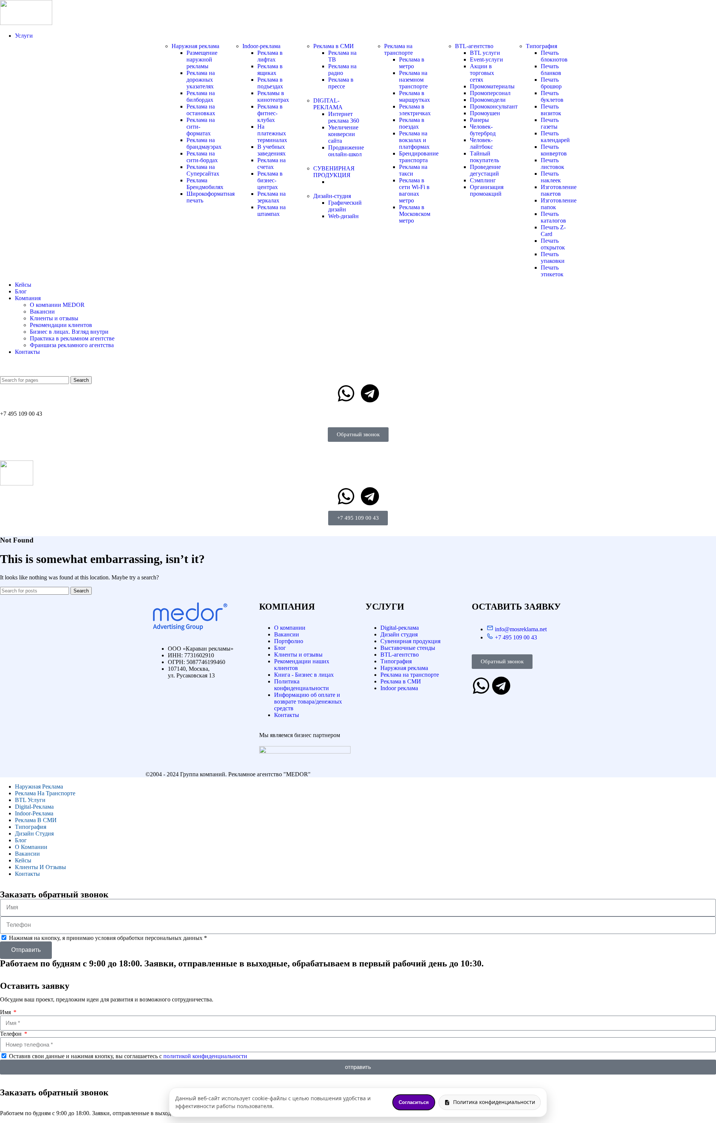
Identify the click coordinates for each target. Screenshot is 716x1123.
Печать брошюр (551, 82)
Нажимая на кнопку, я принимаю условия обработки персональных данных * (108, 938)
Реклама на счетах (271, 163)
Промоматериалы (492, 86)
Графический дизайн (345, 206)
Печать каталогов (553, 217)
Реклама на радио (342, 69)
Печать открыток (553, 244)
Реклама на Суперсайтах (202, 170)
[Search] (358, 368)
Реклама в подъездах (270, 82)
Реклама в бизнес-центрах (270, 180)
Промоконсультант (494, 106)
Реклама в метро (411, 62)
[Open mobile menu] (358, 453)
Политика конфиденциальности (494, 1101)
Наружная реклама (195, 46)
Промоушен (485, 113)
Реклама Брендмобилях (204, 183)
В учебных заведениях (271, 150)
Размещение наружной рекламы (201, 59)
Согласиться (414, 1102)
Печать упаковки (553, 257)
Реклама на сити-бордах (202, 156)
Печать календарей (555, 136)
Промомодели (488, 100)
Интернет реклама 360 (343, 117)
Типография (541, 46)
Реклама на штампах (271, 210)
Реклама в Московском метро (414, 214)
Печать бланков (551, 69)
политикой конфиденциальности (205, 1056)
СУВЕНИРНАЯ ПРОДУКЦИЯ (334, 171)
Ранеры (479, 120)
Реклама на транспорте (398, 49)
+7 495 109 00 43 (21, 413)
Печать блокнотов (554, 56)
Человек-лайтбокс (481, 143)
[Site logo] (26, 23)
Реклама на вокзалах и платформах (414, 140)
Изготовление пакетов (559, 190)
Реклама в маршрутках (414, 96)
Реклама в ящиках (270, 69)
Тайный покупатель (484, 156)
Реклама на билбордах (200, 96)
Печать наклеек (551, 176)
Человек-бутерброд (483, 129)
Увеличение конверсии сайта (343, 134)
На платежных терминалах (272, 133)
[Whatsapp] (346, 393)
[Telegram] (370, 393)
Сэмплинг (483, 180)
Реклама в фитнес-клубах (270, 113)
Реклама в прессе (341, 82)
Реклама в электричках (415, 109)
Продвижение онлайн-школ (346, 150)
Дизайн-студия (332, 196)
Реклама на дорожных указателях (200, 79)
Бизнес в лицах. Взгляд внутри (69, 331)
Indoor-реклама (261, 46)
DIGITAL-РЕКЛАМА (328, 103)
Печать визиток (551, 109)
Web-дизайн (343, 216)
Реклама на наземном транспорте (413, 79)
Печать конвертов (554, 150)
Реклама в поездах (411, 123)
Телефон (11, 1034)
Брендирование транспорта (419, 156)
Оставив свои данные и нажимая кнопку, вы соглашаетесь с (128, 1056)
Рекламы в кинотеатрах (273, 96)
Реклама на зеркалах (271, 197)
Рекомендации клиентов (61, 325)
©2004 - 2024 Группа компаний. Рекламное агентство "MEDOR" (228, 774)
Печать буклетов (552, 96)
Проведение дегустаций (485, 170)
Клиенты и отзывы (54, 318)
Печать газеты (550, 123)
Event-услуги (486, 59)
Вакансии (42, 311)
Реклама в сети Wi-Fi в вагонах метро (414, 190)
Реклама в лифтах (270, 56)
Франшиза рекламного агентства (72, 345)
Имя (6, 1012)
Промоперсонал (490, 93)
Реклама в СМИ (333, 46)
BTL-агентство (474, 46)
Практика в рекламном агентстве (72, 338)
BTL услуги (485, 53)
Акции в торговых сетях (482, 73)
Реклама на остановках (200, 109)
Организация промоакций (486, 190)
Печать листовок (552, 163)
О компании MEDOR (57, 305)
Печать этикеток (552, 270)
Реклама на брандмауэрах (204, 143)
